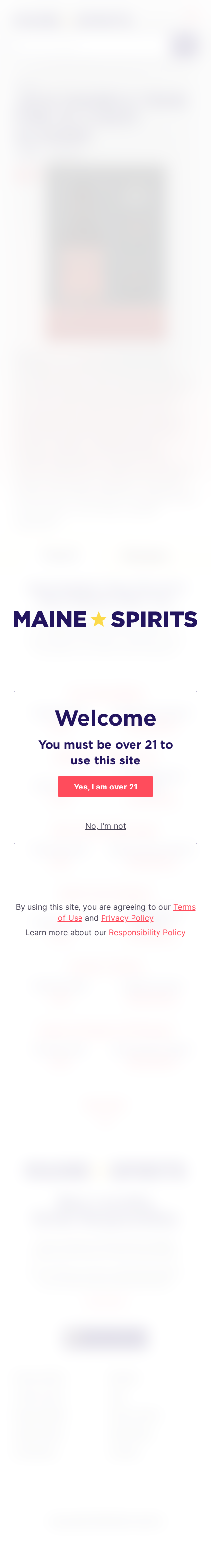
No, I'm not (105, 826)
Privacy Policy (127, 918)
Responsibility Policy (147, 932)
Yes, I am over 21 (106, 786)
